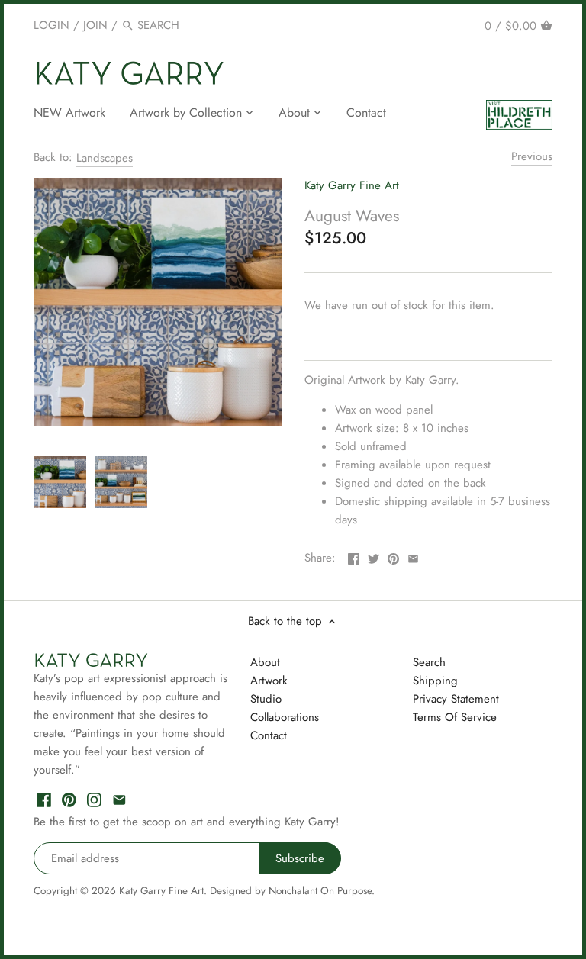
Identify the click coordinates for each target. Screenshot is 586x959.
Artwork (269, 680)
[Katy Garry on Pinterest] (69, 798)
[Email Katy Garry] (119, 798)
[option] (60, 482)
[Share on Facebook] (353, 556)
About (265, 662)
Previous (531, 156)
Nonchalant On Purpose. (322, 890)
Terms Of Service (455, 717)
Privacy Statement (456, 698)
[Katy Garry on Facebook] (44, 798)
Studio (266, 698)
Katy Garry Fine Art (351, 185)
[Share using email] (413, 556)
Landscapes (104, 158)
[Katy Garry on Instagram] (94, 798)
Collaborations (284, 717)
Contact (268, 735)
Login (51, 25)
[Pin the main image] (393, 556)
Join (95, 25)
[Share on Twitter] (373, 556)
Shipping (435, 680)
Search (429, 662)
